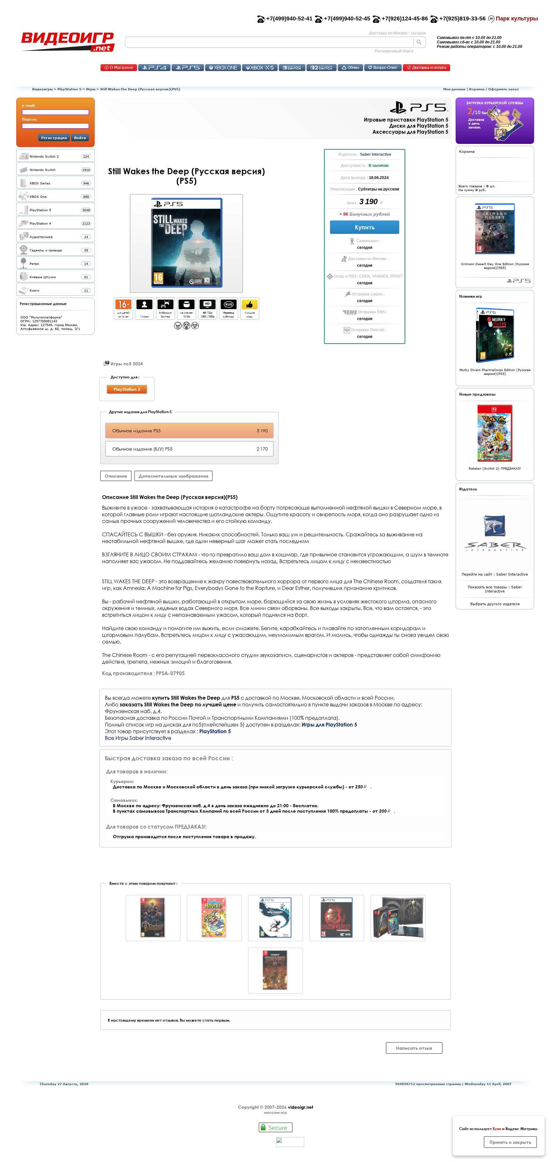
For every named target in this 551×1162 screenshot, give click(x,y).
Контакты (119, 68)
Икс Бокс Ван (223, 68)
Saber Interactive (375, 154)
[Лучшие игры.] (250, 307)
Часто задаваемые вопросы (383, 68)
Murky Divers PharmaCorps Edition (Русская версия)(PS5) (495, 372)
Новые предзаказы (477, 394)
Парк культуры (517, 18)
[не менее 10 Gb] (186, 307)
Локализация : (344, 189)
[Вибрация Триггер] (165, 307)
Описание (116, 476)
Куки (497, 1128)
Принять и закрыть (510, 1142)
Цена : (353, 203)
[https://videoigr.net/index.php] (67, 42)
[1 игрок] (144, 307)
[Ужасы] (186, 328)
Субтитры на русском (378, 189)
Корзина (477, 89)
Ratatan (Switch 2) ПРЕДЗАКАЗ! (495, 468)
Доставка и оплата (426, 68)
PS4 (154, 68)
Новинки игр (470, 296)
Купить (365, 227)
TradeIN (350, 68)
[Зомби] (195, 328)
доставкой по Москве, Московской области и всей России (319, 697)
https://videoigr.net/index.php (67, 42)
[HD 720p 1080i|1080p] (207, 307)
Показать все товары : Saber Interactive (495, 589)
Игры (90, 89)
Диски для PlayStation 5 (418, 126)
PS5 (188, 68)
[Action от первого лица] (178, 328)
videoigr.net (300, 1107)
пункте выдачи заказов (340, 704)
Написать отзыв (414, 1048)
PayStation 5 (519, 281)
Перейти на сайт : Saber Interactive (495, 574)
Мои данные (454, 89)
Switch (292, 68)
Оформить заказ (503, 89)
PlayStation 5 (69, 89)
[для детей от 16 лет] (123, 307)
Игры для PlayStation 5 (329, 724)
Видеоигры (42, 89)
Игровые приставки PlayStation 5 (406, 119)
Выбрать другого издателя (495, 604)
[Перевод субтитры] (229, 307)
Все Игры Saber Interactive (138, 737)
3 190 (369, 201)
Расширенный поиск (394, 51)
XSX (260, 68)
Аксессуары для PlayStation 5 (410, 132)
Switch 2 (322, 68)
